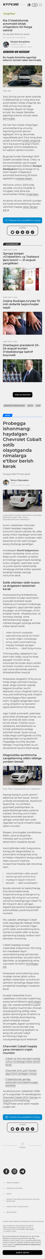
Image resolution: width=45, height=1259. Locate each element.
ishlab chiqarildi (31, 140)
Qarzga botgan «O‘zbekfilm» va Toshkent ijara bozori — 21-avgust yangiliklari (21, 258)
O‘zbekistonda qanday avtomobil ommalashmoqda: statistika (21, 1082)
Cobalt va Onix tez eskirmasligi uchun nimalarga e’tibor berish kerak (22, 1061)
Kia (16, 52)
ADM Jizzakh (8, 52)
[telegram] (23, 1171)
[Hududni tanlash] (29, 5)
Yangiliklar (9, 13)
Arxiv (9, 1194)
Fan (38, 405)
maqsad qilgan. (24, 178)
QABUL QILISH (22, 1252)
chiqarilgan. (32, 194)
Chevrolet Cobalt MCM (15, 1097)
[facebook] (6, 1171)
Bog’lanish (11, 1212)
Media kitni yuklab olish (17, 1207)
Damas (33, 1097)
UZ (35, 5)
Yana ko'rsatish (22, 395)
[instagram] (14, 1171)
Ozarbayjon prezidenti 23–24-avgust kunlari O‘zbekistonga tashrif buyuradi (21, 350)
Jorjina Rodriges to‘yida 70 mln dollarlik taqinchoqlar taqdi (21, 304)
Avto (30, 405)
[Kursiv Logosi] (11, 4)
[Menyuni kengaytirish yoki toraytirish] (40, 5)
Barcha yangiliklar (14, 405)
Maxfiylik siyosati (15, 1188)
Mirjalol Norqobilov (20, 42)
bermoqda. (9, 118)
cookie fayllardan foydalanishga (28, 1244)
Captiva (7, 1100)
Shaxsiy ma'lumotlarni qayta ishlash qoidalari (23, 1200)
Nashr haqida (13, 1183)
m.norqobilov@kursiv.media (21, 47)
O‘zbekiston (24, 52)
